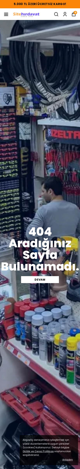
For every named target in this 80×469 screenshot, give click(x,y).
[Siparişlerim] (65, 14)
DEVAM (40, 280)
